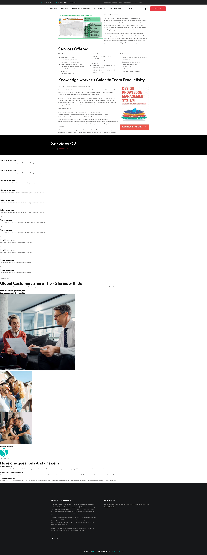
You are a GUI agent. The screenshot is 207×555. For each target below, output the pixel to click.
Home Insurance (7, 260)
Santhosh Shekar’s (109, 18)
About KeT (64, 8)
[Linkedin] (57, 538)
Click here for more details (108, 132)
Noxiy (93, 551)
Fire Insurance (6, 220)
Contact (129, 8)
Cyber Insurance (7, 200)
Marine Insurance (7, 180)
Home (53, 149)
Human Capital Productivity (81, 8)
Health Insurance (7, 240)
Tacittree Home (52, 8)
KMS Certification (99, 8)
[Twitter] (53, 538)
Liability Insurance (8, 160)
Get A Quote (158, 8)
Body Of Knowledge (115, 8)
